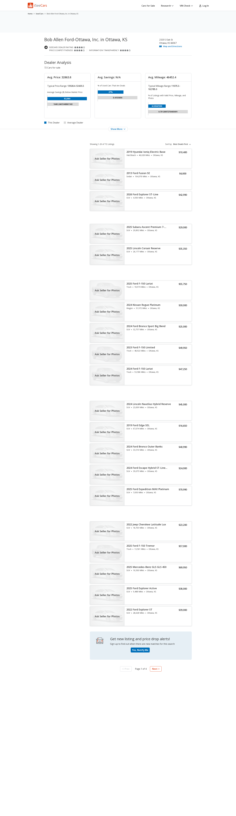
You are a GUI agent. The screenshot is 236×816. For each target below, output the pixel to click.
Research (166, 5)
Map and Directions (172, 46)
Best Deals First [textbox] (180, 144)
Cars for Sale (148, 5)
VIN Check (185, 5)
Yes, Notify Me (140, 650)
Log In (205, 5)
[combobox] (182, 144)
